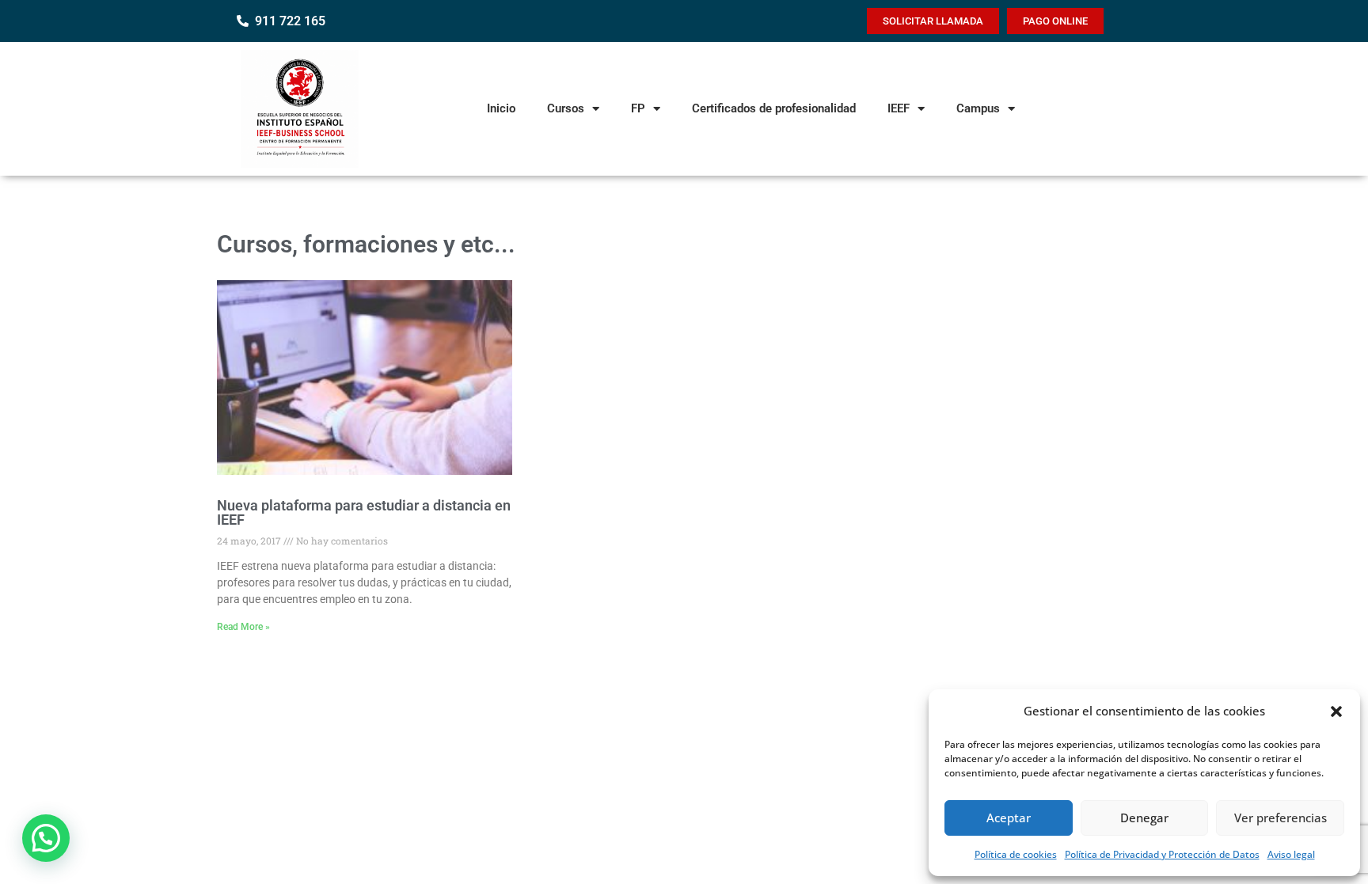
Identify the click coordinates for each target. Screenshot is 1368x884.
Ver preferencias (1280, 817)
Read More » (243, 626)
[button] (1336, 711)
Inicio (501, 108)
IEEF (898, 108)
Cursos (565, 108)
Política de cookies (1016, 854)
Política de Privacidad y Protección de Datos (1162, 854)
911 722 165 (290, 20)
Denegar (1144, 817)
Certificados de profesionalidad (774, 108)
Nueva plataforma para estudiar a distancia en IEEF (364, 512)
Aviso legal (1291, 854)
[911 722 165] (243, 21)
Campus (978, 108)
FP (638, 108)
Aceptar (1008, 817)
